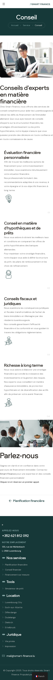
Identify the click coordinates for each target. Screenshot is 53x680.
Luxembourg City (13, 602)
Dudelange (10, 617)
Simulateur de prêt (14, 588)
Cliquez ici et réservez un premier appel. (19, 482)
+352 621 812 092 (15, 536)
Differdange (11, 612)
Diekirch (9, 622)
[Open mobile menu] (3, 4)
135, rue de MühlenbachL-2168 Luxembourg (13, 548)
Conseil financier (13, 569)
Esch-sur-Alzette (13, 607)
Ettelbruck (10, 627)
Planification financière (16, 564)
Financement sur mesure (17, 574)
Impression (10, 646)
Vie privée (10, 641)
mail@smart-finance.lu (20, 656)
